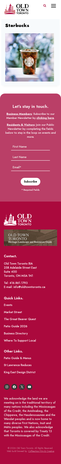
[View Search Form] (45, 6)
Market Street (13, 312)
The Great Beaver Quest (20, 319)
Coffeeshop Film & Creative (41, 451)
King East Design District (19, 372)
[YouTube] (29, 387)
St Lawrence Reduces (18, 365)
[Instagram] (7, 387)
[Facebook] (14, 387)
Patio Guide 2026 (15, 326)
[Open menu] (55, 6)
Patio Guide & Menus (17, 358)
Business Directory (16, 333)
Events (8, 305)
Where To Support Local (20, 340)
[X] (22, 387)
